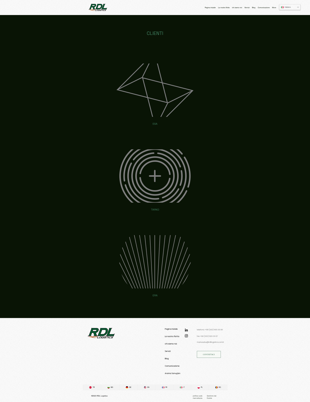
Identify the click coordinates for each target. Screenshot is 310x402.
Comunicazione (172, 366)
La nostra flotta (172, 336)
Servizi (168, 351)
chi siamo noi (171, 343)
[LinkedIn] (186, 330)
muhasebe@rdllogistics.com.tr (210, 342)
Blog (167, 358)
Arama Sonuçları (172, 373)
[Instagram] (186, 336)
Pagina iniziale (171, 329)
